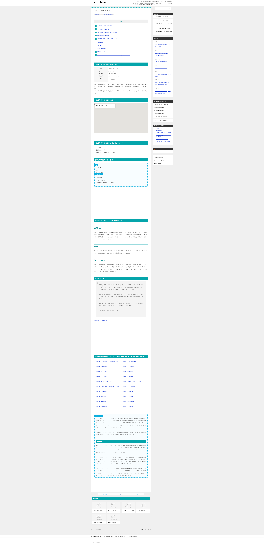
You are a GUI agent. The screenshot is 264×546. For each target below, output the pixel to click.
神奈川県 (163, 53)
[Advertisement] (121, 202)
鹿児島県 (160, 93)
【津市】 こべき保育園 (144, 529)
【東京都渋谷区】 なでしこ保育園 (163, 132)
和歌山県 (157, 76)
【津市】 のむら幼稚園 (101, 371)
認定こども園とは (102, 48)
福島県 (156, 46)
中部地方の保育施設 (159, 110)
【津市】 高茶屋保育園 (128, 401)
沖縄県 (163, 93)
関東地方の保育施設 (159, 107)
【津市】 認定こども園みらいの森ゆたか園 (107, 361)
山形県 (159, 46)
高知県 (165, 84)
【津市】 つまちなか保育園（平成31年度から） (108, 386)
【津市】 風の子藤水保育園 (129, 361)
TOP (96, 536)
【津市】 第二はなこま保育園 (103, 381)
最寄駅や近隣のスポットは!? (103, 35)
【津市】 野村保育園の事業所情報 (104, 25)
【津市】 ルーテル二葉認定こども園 (132, 381)
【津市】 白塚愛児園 (101, 401)
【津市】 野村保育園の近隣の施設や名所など (107, 32)
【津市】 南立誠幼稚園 (97, 510)
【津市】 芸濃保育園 (128, 391)
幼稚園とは (100, 45)
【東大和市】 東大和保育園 (162, 139)
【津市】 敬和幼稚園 (128, 376)
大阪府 (156, 74)
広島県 (159, 82)
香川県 (156, 84)
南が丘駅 (100, 320)
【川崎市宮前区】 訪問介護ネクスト (163, 20)
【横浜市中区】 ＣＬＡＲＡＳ (161, 16)
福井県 (162, 61)
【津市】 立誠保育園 (128, 406)
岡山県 (156, 82)
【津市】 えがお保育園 (101, 391)
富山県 (159, 61)
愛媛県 (162, 84)
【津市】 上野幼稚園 (128, 396)
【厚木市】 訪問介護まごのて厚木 (162, 28)
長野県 (169, 61)
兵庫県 (162, 74)
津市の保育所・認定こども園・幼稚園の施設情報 (104, 14)
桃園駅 (105, 320)
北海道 (156, 44)
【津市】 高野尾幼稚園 (101, 366)
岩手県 (162, 44)
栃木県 (159, 55)
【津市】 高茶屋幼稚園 (101, 406)
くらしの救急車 (98, 2)
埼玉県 (159, 53)
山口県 (169, 82)
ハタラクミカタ (159, 149)
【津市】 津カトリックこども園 (128, 511)
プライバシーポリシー (160, 160)
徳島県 (159, 84)
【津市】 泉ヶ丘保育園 (128, 366)
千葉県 (166, 53)
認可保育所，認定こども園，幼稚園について (107, 38)
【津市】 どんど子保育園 (129, 386)
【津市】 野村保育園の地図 (103, 29)
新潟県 (156, 61)
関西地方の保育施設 (159, 113)
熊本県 (165, 91)
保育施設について (101, 51)
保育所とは (100, 42)
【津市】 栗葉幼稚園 (101, 396)
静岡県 (162, 68)
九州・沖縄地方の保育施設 (161, 120)
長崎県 (162, 91)
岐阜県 (159, 68)
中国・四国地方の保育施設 (161, 116)
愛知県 (156, 68)
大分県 (169, 91)
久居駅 (96, 320)
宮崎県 (156, 93)
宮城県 (169, 44)
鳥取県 (162, 82)
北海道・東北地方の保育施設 (161, 104)
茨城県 (156, 55)
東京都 (156, 53)
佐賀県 (159, 91)
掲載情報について (159, 157)
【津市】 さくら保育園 (101, 376)
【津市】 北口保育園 (97, 529)
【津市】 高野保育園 (112, 522)
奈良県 (165, 74)
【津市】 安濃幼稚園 (128, 371)
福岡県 (156, 91)
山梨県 (165, 61)
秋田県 (165, 44)
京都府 (159, 74)
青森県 (159, 44)
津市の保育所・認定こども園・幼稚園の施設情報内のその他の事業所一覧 (113, 55)
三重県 (165, 68)
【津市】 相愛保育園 (141, 510)
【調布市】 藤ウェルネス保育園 (163, 141)
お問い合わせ (158, 163)
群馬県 (162, 55)
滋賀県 (169, 74)
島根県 (165, 82)
